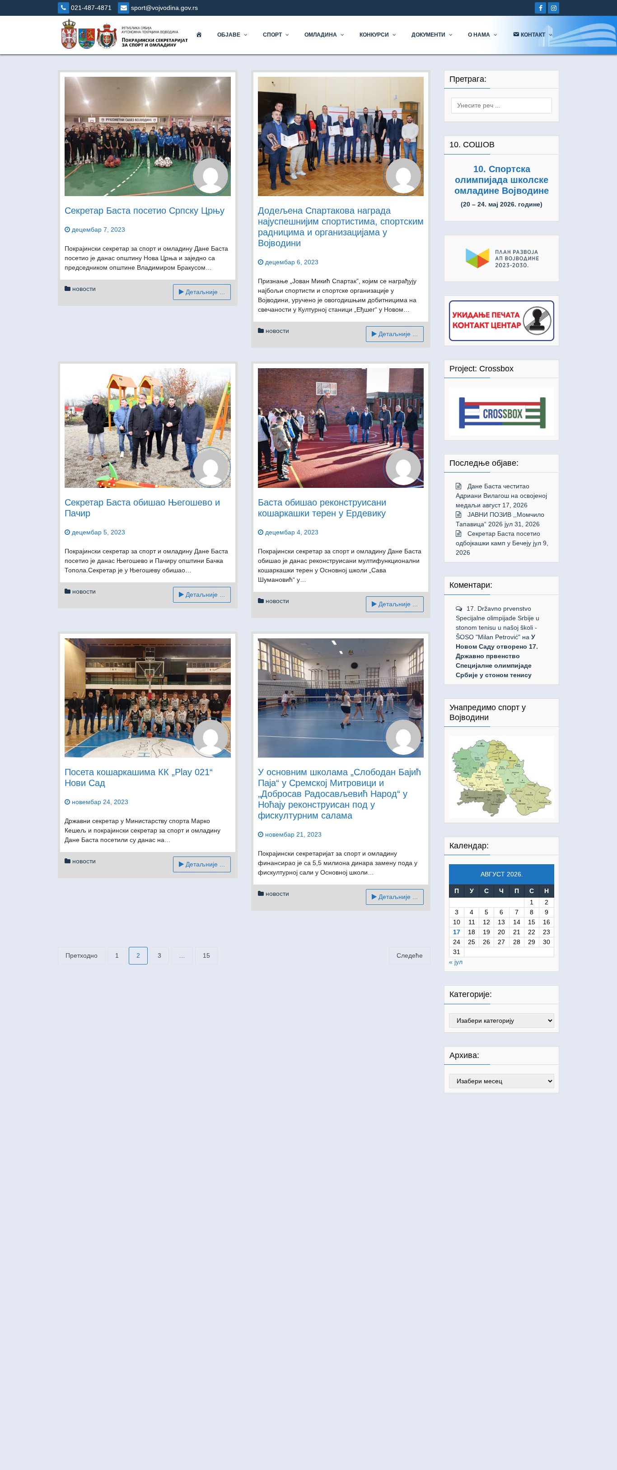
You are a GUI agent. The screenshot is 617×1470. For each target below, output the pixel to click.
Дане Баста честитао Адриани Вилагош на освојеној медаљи (501, 495)
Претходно (81, 955)
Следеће (410, 955)
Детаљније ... (204, 291)
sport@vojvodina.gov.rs (163, 7)
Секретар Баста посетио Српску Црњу (144, 210)
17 (456, 932)
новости (84, 288)
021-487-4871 (90, 7)
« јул (456, 961)
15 (206, 955)
